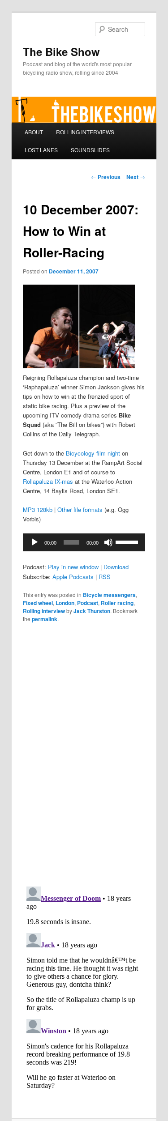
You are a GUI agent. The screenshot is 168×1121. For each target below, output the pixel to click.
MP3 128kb (37, 509)
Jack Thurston (91, 611)
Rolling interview (44, 611)
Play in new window (73, 567)
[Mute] (108, 542)
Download (116, 567)
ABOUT (34, 132)
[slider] (128, 541)
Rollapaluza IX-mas (48, 481)
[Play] (34, 542)
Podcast (87, 603)
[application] (84, 542)
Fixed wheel (38, 603)
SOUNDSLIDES (90, 149)
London (65, 603)
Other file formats (80, 509)
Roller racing (117, 603)
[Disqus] (84, 753)
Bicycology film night (93, 453)
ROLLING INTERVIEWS (85, 132)
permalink (44, 619)
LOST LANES (41, 149)
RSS (105, 576)
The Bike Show (61, 51)
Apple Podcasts (73, 576)
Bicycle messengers (109, 595)
